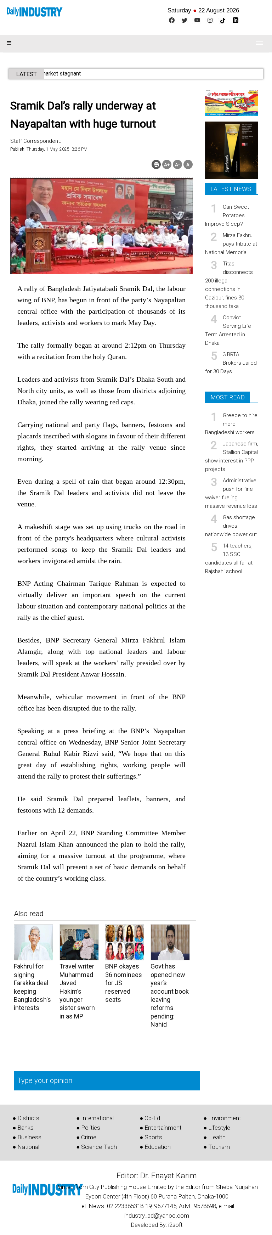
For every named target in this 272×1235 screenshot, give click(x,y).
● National (25, 1146)
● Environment (222, 1118)
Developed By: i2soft (156, 1225)
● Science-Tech (96, 1146)
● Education (155, 1146)
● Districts (25, 1118)
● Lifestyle (216, 1127)
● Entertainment (161, 1127)
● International (95, 1118)
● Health (214, 1137)
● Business (26, 1137)
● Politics (88, 1127)
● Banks (23, 1127)
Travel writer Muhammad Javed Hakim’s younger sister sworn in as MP (77, 991)
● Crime (86, 1137)
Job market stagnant (73, 73)
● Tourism (216, 1146)
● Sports (151, 1137)
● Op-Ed (150, 1118)
